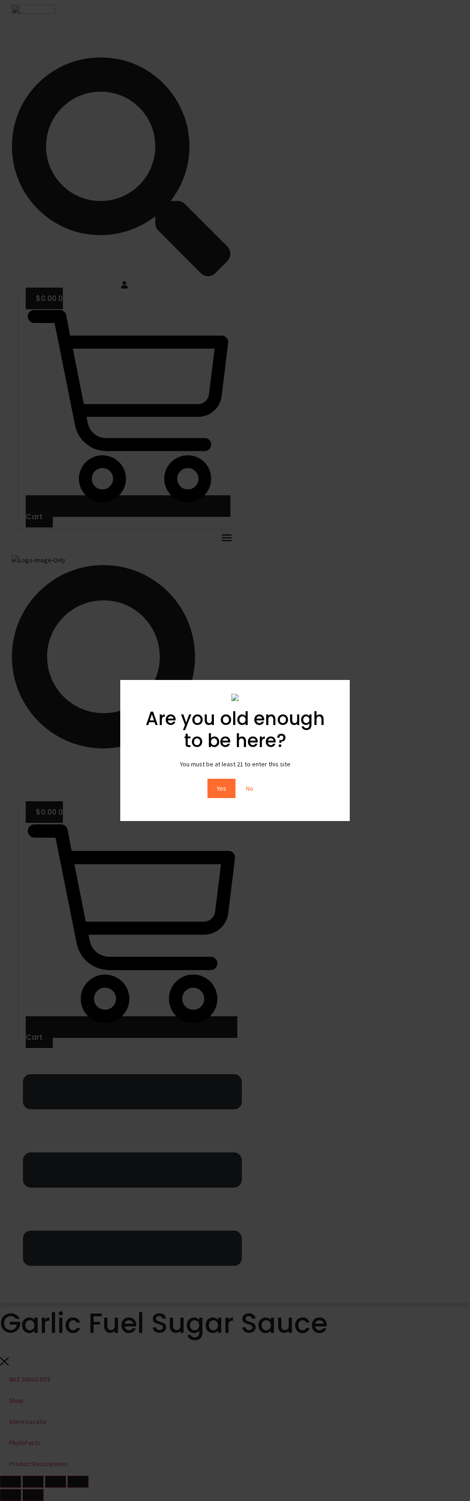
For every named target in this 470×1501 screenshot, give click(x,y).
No (249, 788)
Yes (221, 788)
